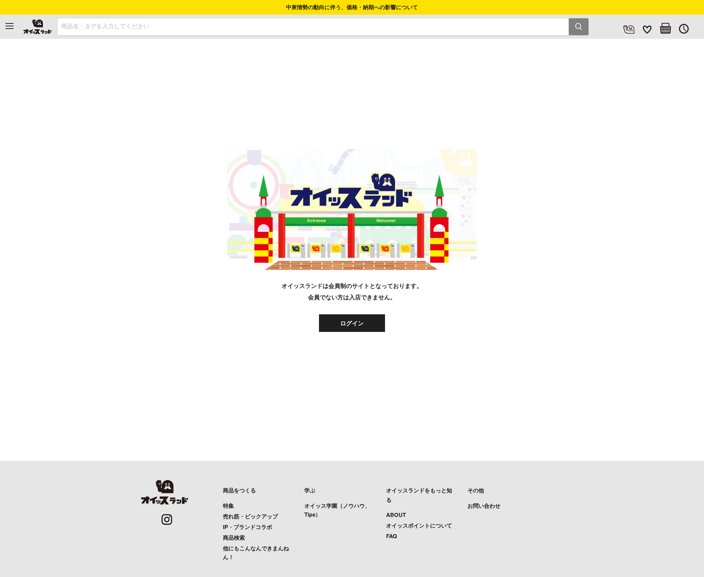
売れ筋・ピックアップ (250, 516)
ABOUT (396, 515)
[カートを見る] (665, 28)
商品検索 (234, 537)
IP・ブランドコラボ (247, 527)
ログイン (352, 323)
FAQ (391, 536)
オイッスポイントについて (419, 525)
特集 (228, 506)
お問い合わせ (483, 506)
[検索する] (578, 26)
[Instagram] (163, 515)
